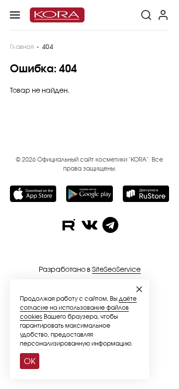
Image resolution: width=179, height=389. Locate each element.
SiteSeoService (116, 269)
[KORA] (57, 15)
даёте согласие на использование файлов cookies (78, 307)
